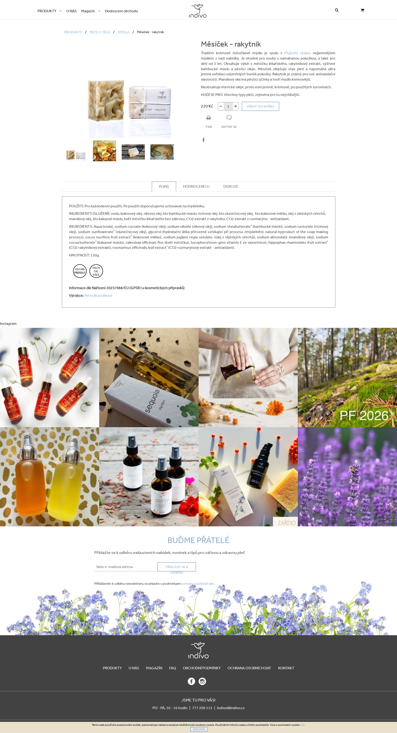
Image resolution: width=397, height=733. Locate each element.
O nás (134, 668)
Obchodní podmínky (202, 668)
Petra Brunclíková (98, 295)
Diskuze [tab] (230, 186)
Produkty (112, 668)
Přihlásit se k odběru (177, 568)
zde (302, 725)
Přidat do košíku (260, 106)
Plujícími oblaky (297, 53)
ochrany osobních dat (198, 583)
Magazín (154, 668)
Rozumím (199, 729)
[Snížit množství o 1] (221, 106)
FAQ (172, 668)
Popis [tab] (164, 186)
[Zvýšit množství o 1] (235, 106)
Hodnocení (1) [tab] (196, 186)
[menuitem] (49, 11)
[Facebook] (203, 140)
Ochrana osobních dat (249, 668)
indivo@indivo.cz (231, 707)
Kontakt (286, 668)
